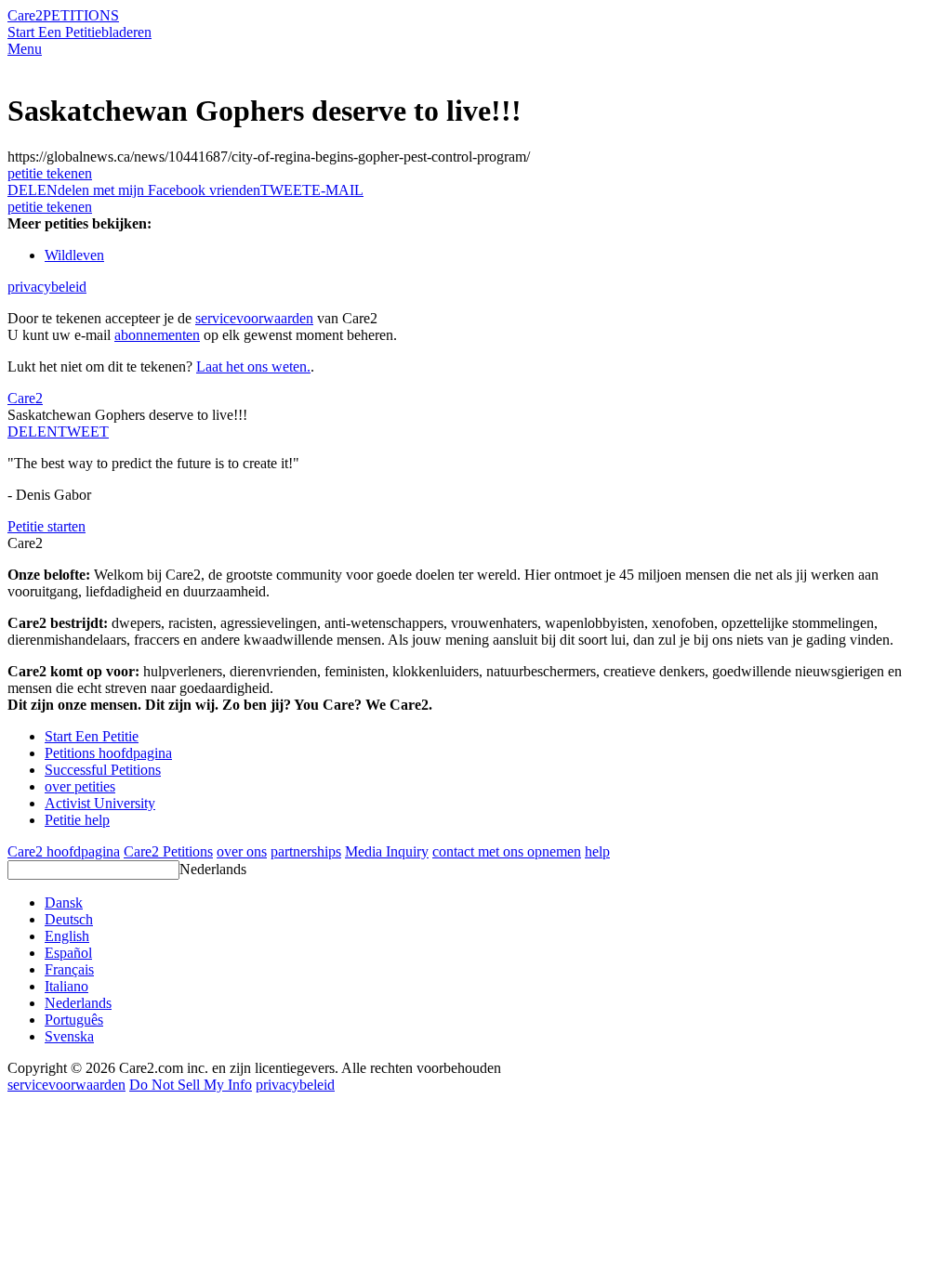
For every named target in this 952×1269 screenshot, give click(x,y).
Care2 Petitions (168, 851)
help (597, 851)
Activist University (100, 803)
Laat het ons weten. (253, 366)
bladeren (126, 32)
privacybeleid (46, 286)
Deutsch (69, 919)
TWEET (285, 190)
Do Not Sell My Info (190, 1084)
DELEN (32, 431)
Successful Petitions (103, 770)
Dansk (64, 902)
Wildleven (74, 255)
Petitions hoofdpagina (108, 753)
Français (69, 969)
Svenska (69, 1036)
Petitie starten (46, 526)
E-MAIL (337, 190)
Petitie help (77, 820)
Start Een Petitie (54, 32)
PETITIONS (81, 15)
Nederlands (212, 869)
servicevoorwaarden (254, 318)
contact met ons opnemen (506, 851)
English (67, 936)
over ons (242, 851)
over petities (80, 786)
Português (74, 1019)
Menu (24, 49)
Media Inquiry (387, 851)
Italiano (66, 986)
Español (68, 953)
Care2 (25, 15)
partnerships (306, 851)
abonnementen (157, 335)
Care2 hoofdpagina (63, 851)
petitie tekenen (49, 173)
